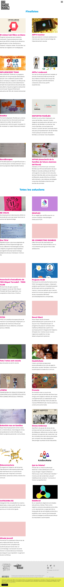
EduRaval (36, 501)
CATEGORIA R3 (6, 501)
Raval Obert (37, 317)
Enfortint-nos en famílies (11, 425)
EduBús (3, 116)
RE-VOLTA (4, 213)
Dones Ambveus (39, 426)
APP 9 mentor (38, 35)
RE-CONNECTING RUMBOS (44, 240)
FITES (2, 317)
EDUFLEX (36, 213)
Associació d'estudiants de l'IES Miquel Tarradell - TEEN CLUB (12, 282)
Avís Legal (51, 577)
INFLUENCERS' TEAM (9, 72)
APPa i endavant (39, 72)
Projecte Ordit (38, 280)
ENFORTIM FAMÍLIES (41, 116)
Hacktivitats (37, 361)
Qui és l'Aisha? (38, 465)
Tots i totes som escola (10, 361)
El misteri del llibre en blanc (12, 35)
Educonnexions (7, 465)
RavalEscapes (6, 159)
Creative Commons (23, 577)
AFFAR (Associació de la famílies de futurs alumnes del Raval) (44, 162)
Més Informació (11, 582)
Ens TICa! (4, 240)
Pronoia (35, 390)
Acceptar (4, 584)
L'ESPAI (3, 390)
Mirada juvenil (6, 538)
